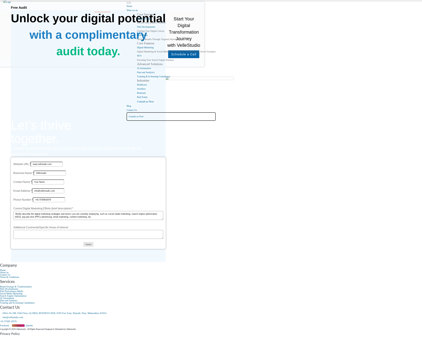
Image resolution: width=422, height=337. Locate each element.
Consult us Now (145, 101)
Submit (88, 244)
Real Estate (142, 97)
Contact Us (132, 110)
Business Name (23, 172)
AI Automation (144, 68)
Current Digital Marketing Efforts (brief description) (43, 208)
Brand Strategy (144, 18)
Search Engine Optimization (13, 296)
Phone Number (23, 199)
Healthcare (142, 85)
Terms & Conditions (9, 277)
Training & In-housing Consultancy (153, 76)
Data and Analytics (145, 72)
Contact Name (22, 181)
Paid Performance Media (11, 291)
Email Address (22, 190)
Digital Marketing (145, 47)
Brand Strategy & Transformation (16, 287)
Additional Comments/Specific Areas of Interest (40, 227)
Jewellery (141, 89)
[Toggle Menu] (129, 2)
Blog (129, 106)
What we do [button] (132, 10)
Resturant (141, 93)
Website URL (21, 164)
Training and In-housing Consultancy (17, 303)
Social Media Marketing (11, 294)
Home (129, 6)
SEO (139, 56)
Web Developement (146, 27)
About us (4, 272)
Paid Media (142, 35)
